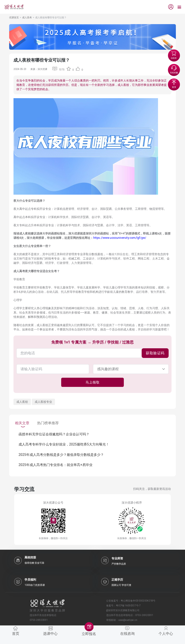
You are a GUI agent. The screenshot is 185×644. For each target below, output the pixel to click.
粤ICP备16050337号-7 (128, 605)
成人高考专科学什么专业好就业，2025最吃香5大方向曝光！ (64, 444)
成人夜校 (22, 402)
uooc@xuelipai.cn (127, 620)
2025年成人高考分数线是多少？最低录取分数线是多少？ (61, 455)
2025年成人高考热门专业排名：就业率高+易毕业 (55, 465)
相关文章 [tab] (22, 423)
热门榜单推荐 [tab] (48, 423)
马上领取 (92, 382)
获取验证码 (155, 353)
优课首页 (14, 17)
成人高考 (27, 17)
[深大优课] (12, 6)
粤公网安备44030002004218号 (138, 600)
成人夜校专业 (43, 402)
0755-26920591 (144, 615)
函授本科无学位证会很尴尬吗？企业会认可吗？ (54, 434)
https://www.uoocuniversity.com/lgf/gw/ (119, 238)
